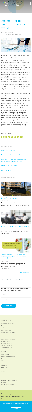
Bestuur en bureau (6, 326)
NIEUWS (3, 371)
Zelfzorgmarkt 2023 (6, 343)
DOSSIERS (3, 351)
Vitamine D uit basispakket (8, 356)
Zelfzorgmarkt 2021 (6, 347)
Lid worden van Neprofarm (8, 332)
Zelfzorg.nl (4, 382)
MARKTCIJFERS (5, 336)
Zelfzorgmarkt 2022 (6, 345)
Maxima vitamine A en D (7, 363)
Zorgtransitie (4, 367)
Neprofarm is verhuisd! (8, 150)
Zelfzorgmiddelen (6, 378)
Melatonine (4, 365)
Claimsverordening (6, 358)
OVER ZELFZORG (5, 375)
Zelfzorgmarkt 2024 (6, 341)
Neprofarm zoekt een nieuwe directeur (12, 155)
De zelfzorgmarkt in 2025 (9, 165)
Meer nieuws (5, 171)
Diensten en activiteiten (7, 323)
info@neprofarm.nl (19, 396)
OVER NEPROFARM (6, 320)
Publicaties (4, 328)
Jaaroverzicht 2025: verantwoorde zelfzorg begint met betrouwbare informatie (14, 160)
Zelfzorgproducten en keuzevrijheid (10, 380)
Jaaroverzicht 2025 (6, 330)
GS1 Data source (5, 361)
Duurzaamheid (5, 354)
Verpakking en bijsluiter (7, 384)
